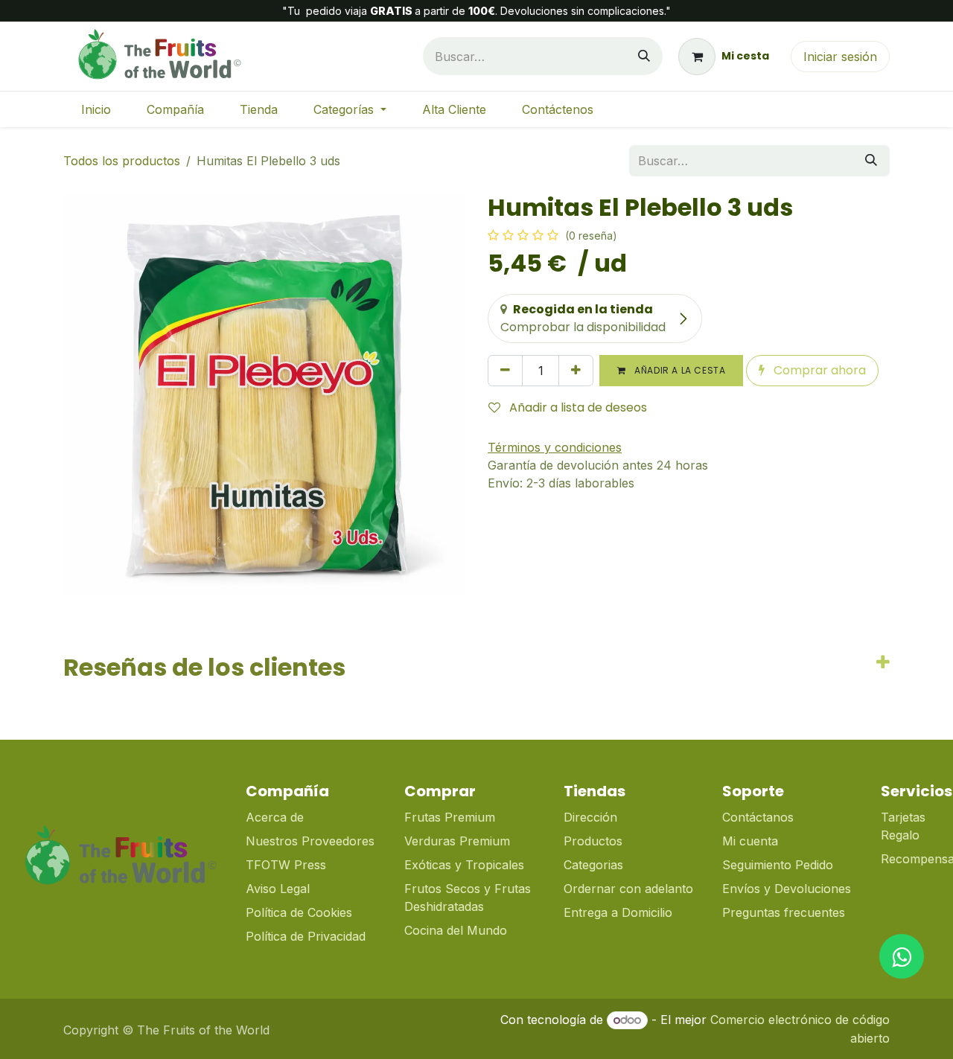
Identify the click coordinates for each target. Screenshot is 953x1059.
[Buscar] (644, 56)
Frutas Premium (449, 817)
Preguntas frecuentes (783, 912)
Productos (593, 841)
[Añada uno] (575, 370)
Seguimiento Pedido (777, 864)
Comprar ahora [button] (818, 370)
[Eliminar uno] (505, 370)
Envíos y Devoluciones (786, 888)
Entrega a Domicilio (618, 912)
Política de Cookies (299, 912)
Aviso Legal (278, 888)
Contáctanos (758, 817)
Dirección (590, 817)
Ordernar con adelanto (628, 888)
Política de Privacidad (306, 936)
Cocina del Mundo (455, 930)
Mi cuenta (750, 841)
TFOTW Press (286, 864)
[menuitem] (96, 109)
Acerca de (275, 817)
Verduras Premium (459, 841)
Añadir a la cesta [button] (679, 370)
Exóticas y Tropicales (464, 864)
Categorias (593, 864)
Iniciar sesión (840, 56)
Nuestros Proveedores (310, 841)
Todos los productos (121, 160)
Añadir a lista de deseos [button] (576, 407)
